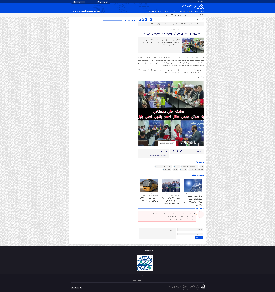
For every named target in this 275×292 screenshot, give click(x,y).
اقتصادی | (182, 11)
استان (198, 19)
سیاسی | (174, 11)
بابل (202, 166)
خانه (194, 19)
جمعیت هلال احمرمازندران (196, 170)
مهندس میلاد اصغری (187, 289)
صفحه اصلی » (187, 15)
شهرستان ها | (159, 11)
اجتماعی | (189, 11)
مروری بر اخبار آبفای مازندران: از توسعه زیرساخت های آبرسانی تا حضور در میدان (171, 201)
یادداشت (151, 11)
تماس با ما (137, 280)
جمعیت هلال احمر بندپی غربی (164, 166)
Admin (153, 24)
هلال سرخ (167, 170)
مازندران (184, 170)
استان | (196, 11)
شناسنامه (200, 1)
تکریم (177, 166)
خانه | (202, 11)
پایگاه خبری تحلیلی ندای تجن (190, 166)
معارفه (175, 170)
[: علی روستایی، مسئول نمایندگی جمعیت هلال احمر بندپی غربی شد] (140, 19)
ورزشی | (167, 11)
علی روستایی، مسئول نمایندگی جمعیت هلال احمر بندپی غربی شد (171, 33)
